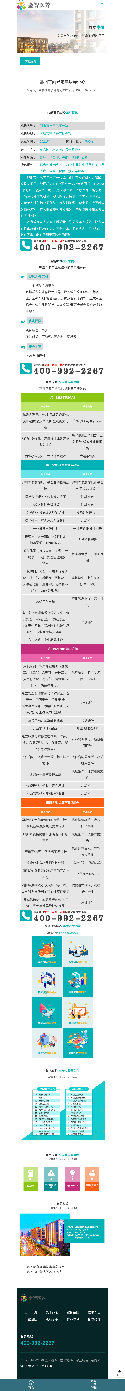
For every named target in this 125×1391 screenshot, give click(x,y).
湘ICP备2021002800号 (36, 1366)
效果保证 (94, 1312)
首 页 (31, 1312)
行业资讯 (73, 1319)
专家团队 (31, 1319)
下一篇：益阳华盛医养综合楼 (41, 1272)
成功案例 (30, 61)
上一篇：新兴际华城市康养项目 (42, 1267)
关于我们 (52, 1312)
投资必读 (94, 1319)
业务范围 (73, 1312)
